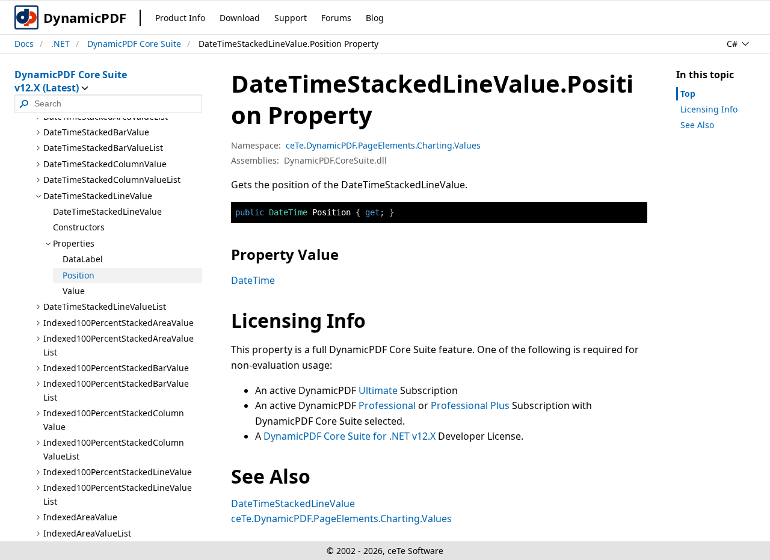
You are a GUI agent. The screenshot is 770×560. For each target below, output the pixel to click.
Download (240, 17)
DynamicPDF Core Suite (134, 43)
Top (687, 93)
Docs (24, 43)
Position (78, 275)
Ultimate (378, 390)
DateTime (253, 280)
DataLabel (83, 259)
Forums (336, 17)
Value (74, 291)
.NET (60, 43)
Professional (387, 405)
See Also (697, 125)
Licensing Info (709, 109)
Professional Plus (470, 405)
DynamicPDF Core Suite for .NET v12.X (349, 436)
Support (290, 17)
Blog (375, 17)
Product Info (180, 17)
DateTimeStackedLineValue (107, 211)
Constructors (79, 227)
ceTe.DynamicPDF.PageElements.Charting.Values (383, 145)
